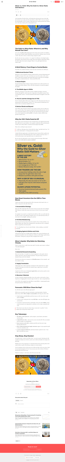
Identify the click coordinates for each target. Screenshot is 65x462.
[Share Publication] (53, 2)
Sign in (62, 1)
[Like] (16, 12)
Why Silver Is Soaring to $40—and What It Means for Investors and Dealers (26, 433)
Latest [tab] (19, 412)
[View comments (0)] (18, 12)
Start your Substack (30, 457)
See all (17, 440)
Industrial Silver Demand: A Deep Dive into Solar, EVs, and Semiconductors (27, 424)
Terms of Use (37, 388)
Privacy (31, 455)
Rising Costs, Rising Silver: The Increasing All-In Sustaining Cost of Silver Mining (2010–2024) (28, 416)
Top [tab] (16, 412)
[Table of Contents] (1, 231)
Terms (34, 455)
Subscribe (57, 1)
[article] (32, 418)
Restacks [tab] (21, 400)
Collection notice (38, 455)
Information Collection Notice (32, 389)
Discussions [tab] (22, 412)
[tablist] (19, 400)
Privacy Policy (40, 389)
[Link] (14, 49)
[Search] (51, 2)
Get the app (37, 457)
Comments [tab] (17, 400)
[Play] (17, 15)
